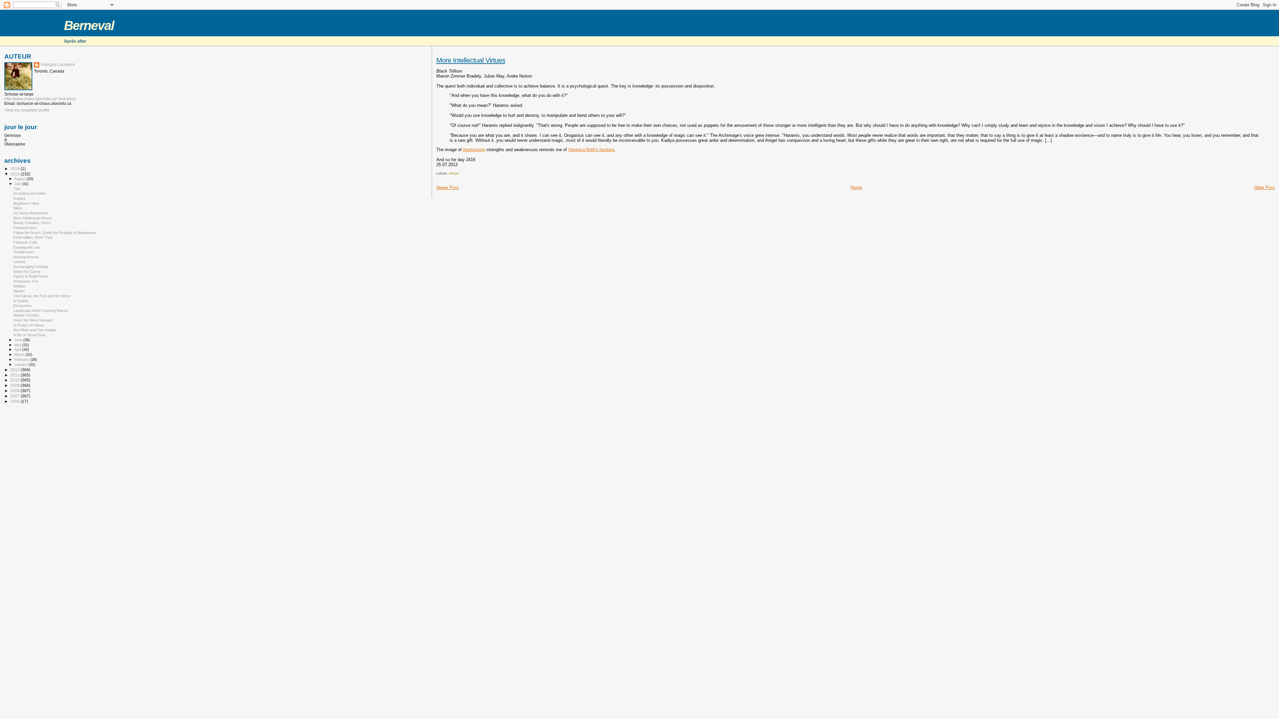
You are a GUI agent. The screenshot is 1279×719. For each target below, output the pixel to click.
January (21, 364)
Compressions (25, 228)
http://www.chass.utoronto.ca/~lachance (40, 99)
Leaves (19, 262)
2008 (15, 390)
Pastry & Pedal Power (31, 276)
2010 (15, 380)
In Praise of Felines (28, 325)
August (20, 179)
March (20, 355)
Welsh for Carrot (26, 272)
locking (478, 149)
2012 (15, 369)
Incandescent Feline (29, 193)
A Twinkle (20, 301)
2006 (15, 401)
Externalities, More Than (33, 237)
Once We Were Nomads (33, 320)
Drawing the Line (26, 247)
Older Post (1264, 187)
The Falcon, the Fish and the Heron (42, 296)
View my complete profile (27, 110)
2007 (15, 396)
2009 (15, 385)
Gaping (19, 198)
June (18, 340)
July (18, 184)
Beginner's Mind (26, 203)
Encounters (22, 306)
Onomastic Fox (25, 281)
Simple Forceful (25, 315)
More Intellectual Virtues (470, 60)
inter (467, 149)
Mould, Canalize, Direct (32, 223)
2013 (15, 174)
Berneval (89, 25)
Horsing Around (25, 257)
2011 (15, 375)
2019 (15, 168)
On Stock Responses (30, 213)
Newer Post (447, 187)
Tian (16, 189)
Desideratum (23, 252)
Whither (19, 286)
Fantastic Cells (25, 242)
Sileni (17, 208)
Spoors (19, 291)
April (18, 350)
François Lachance (58, 64)
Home (856, 187)
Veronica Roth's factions (591, 149)
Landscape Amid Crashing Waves (40, 311)
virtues (454, 173)
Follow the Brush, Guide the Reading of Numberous (54, 233)
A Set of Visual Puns (29, 335)
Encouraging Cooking (30, 267)
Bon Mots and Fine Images (35, 330)
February (22, 359)
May (18, 345)
